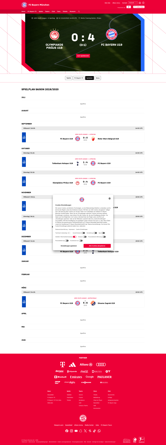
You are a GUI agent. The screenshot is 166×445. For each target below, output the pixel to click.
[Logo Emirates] (76, 377)
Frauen (81, 397)
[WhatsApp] (99, 430)
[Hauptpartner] (129, 7)
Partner (83, 358)
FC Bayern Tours (106, 425)
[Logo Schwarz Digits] (69, 382)
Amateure (82, 400)
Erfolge (110, 397)
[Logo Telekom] (62, 364)
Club (53, 11)
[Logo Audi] (101, 364)
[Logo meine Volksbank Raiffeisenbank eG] (104, 382)
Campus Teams (83, 405)
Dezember (26, 236)
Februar (25, 274)
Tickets (65, 11)
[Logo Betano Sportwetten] (59, 371)
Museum (73, 11)
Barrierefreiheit (52, 441)
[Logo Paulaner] (105, 377)
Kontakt (124, 3)
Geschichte (111, 394)
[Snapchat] (80, 430)
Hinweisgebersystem (77, 441)
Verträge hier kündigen (98, 441)
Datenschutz (32, 441)
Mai (23, 327)
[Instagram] (71, 430)
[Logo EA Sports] (107, 371)
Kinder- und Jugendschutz (64, 441)
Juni (24, 340)
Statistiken (70, 397)
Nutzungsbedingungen (42, 441)
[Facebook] (66, 430)
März (24, 288)
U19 (80, 402)
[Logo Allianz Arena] (127, 441)
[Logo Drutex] (97, 371)
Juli (23, 97)
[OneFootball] (89, 430)
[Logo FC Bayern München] (83, 418)
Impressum (24, 441)
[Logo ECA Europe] (135, 440)
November (26, 192)
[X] (85, 430)
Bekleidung (96, 397)
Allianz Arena (116, 3)
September (27, 124)
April (24, 313)
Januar (25, 261)
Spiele (41, 11)
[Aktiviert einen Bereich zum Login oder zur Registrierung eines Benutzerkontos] (143, 3)
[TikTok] (94, 430)
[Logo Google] (90, 377)
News (23, 11)
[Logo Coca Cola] (84, 371)
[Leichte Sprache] (140, 3)
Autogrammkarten (113, 400)
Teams (47, 11)
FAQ (85, 441)
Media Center (89, 425)
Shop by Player (97, 400)
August (25, 111)
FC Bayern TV (32, 11)
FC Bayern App (112, 402)
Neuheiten (96, 402)
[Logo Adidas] (72, 364)
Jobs (97, 425)
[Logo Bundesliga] (141, 440)
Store (95, 391)
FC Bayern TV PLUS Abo (54, 400)
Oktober (26, 148)
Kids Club (107, 3)
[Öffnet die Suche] (79, 11)
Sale (94, 405)
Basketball (68, 425)
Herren (81, 394)
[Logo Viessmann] (86, 382)
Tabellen (69, 394)
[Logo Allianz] (86, 364)
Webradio (50, 402)
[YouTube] (76, 430)
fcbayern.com (58, 425)
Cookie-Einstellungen (110, 441)
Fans (58, 11)
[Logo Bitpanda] (72, 371)
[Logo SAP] (57, 382)
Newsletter (50, 394)
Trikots (95, 394)
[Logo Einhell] (60, 377)
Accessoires (96, 408)
